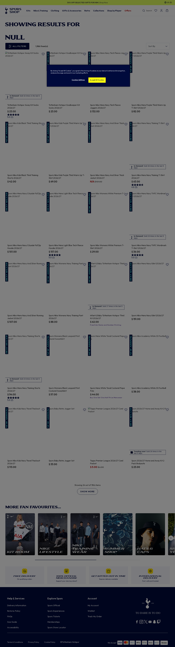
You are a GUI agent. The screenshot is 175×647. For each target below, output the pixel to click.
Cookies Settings (78, 80)
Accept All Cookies (97, 80)
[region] (88, 76)
